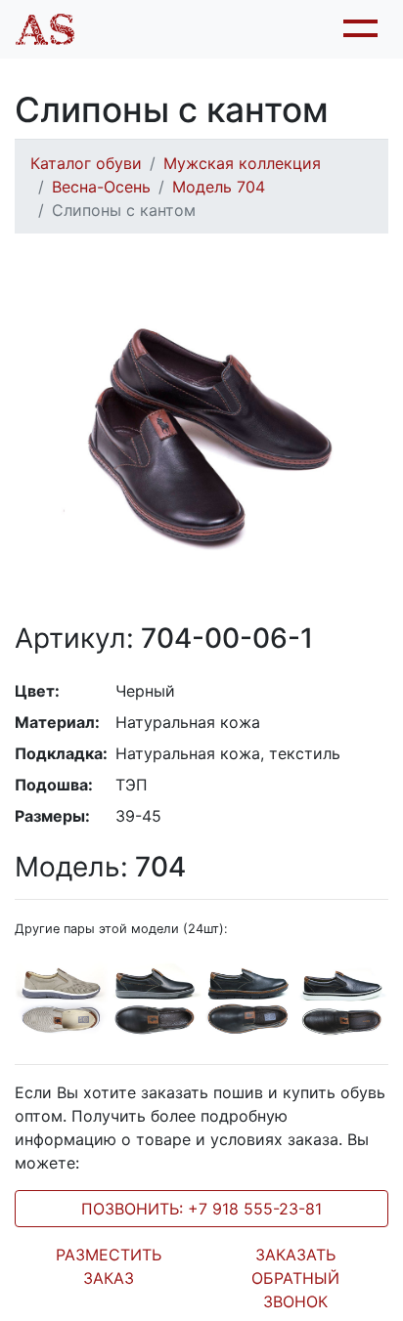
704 (100, 866)
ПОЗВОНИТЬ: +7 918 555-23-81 (201, 1208)
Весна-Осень (101, 186)
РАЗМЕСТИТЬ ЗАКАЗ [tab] (108, 1266)
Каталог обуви (86, 163)
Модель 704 (218, 186)
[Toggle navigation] (358, 29)
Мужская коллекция (242, 163)
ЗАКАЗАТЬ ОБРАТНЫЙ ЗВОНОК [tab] (295, 1278)
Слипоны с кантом (124, 210)
